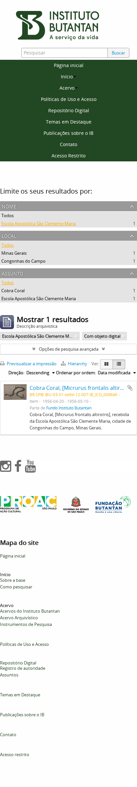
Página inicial (68, 65)
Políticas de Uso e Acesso (68, 99)
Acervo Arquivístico (19, 618)
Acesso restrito (14, 754)
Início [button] (67, 76)
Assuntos (9, 675)
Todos (7, 216)
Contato (68, 144)
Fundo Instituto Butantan (68, 407)
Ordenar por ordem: (76, 373)
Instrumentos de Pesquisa (26, 624)
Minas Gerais (14, 253)
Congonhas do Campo (23, 261)
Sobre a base (12, 580)
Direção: (16, 373)
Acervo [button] (67, 88)
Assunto (13, 272)
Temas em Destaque (68, 122)
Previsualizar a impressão (31, 364)
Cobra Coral (13, 291)
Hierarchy (77, 364)
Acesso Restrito (68, 155)
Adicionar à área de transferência (130, 388)
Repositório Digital (68, 110)
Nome (9, 205)
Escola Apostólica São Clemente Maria (38, 223)
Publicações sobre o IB (68, 133)
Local (9, 235)
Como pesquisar (16, 587)
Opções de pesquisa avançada (68, 349)
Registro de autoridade (22, 668)
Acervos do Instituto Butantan (30, 611)
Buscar (118, 53)
